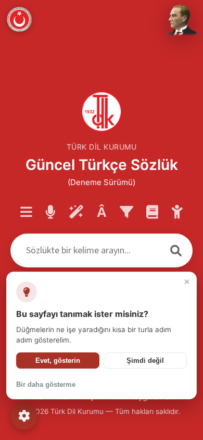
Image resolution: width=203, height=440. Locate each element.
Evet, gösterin (57, 360)
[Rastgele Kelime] (76, 212)
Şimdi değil (145, 360)
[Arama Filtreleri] (126, 212)
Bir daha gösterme (45, 384)
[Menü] (26, 212)
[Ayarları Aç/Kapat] (23, 416)
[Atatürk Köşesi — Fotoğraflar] (180, 21)
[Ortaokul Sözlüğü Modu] (177, 212)
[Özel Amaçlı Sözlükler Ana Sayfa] (152, 212)
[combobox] (84, 250)
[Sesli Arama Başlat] (50, 212)
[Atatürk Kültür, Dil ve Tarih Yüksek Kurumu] (19, 19)
